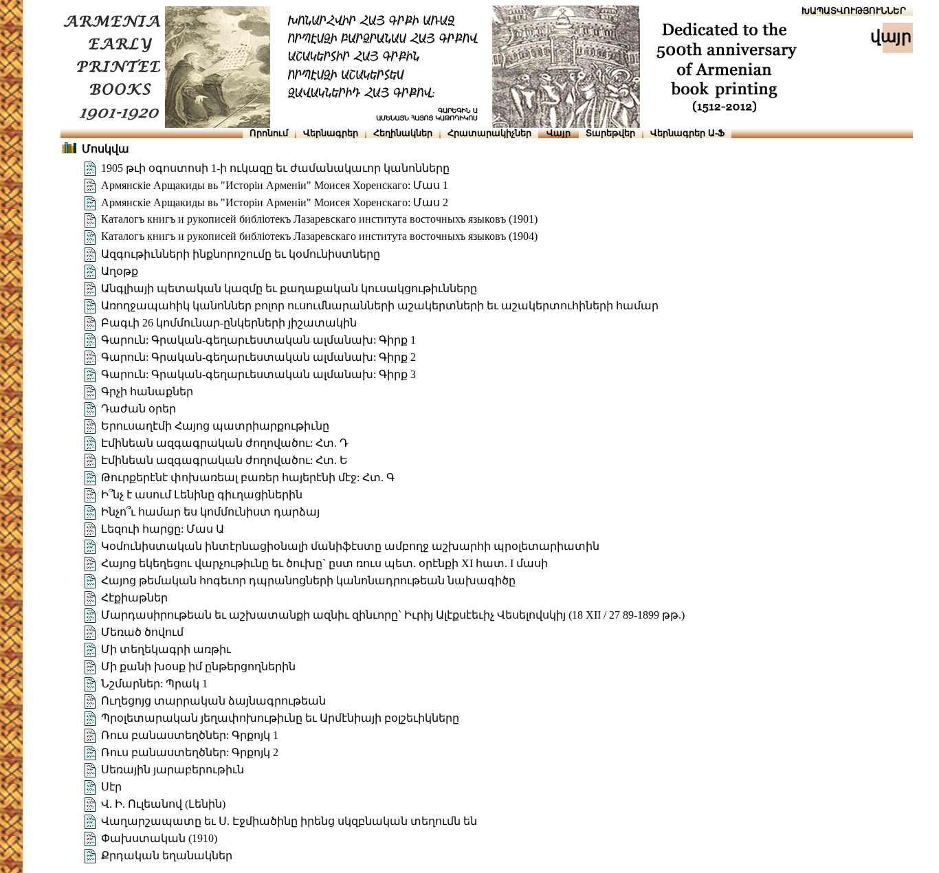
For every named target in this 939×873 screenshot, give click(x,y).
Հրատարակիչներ (489, 133)
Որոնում (269, 133)
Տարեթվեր (610, 133)
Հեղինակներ (402, 133)
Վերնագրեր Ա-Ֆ (687, 133)
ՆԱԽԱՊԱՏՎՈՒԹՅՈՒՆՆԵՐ (847, 10)
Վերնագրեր (330, 133)
